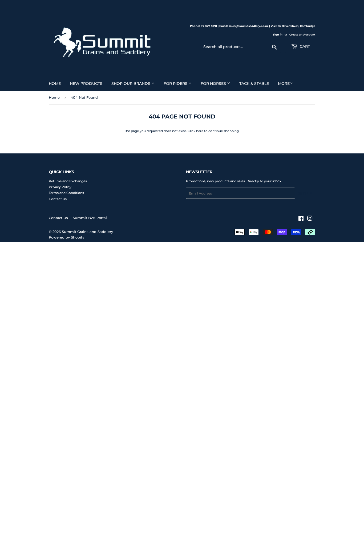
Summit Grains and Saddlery (87, 231)
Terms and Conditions (66, 193)
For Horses (214, 83)
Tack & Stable (254, 83)
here (199, 131)
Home (55, 83)
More (284, 83)
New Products (86, 83)
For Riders (176, 83)
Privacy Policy (60, 187)
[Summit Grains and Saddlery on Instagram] (310, 219)
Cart (304, 46)
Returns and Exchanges (68, 181)
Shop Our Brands (131, 83)
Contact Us (58, 199)
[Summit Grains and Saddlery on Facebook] (301, 219)
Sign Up (305, 193)
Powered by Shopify (66, 237)
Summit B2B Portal (90, 218)
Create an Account (302, 34)
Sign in (277, 34)
